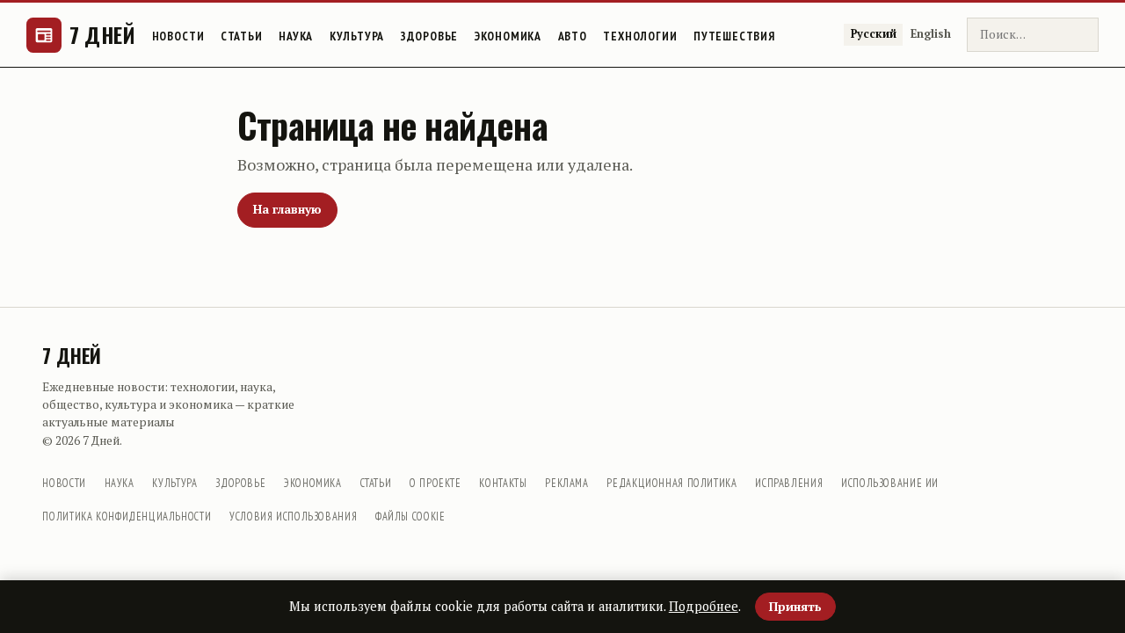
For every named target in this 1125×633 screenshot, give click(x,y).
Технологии (640, 36)
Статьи (242, 36)
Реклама (566, 483)
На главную (287, 209)
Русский (873, 33)
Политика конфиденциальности (126, 516)
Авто (572, 36)
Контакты (502, 483)
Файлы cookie (410, 516)
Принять (795, 607)
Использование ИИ (890, 483)
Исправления (789, 483)
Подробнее (703, 606)
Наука (296, 36)
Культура (357, 36)
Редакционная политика (671, 483)
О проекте (435, 483)
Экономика (508, 36)
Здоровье (430, 36)
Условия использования (293, 516)
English (931, 33)
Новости (178, 36)
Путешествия (734, 36)
